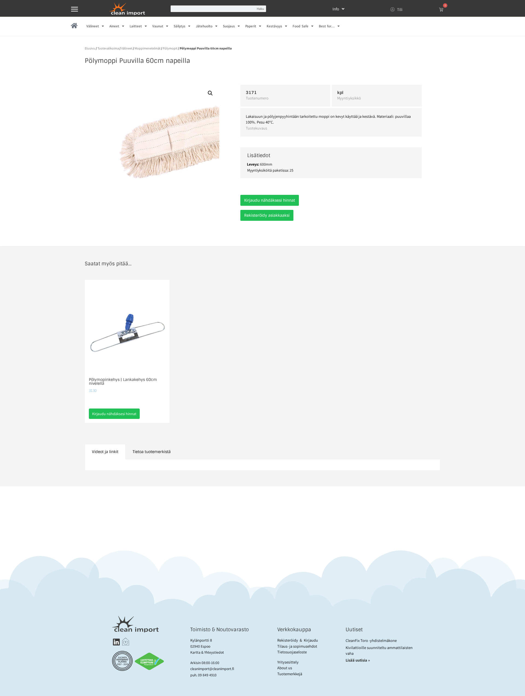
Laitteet (136, 26)
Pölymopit (170, 48)
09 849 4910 (207, 674)
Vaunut (157, 26)
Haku (260, 9)
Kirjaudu (311, 640)
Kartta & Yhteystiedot (207, 652)
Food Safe (300, 26)
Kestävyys (274, 26)
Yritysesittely (288, 662)
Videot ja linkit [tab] (105, 451)
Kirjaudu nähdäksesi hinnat (269, 200)
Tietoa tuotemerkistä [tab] (152, 451)
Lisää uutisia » (358, 660)
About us (284, 667)
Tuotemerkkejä (289, 673)
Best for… (327, 26)
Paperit (250, 26)
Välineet (92, 26)
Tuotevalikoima (108, 48)
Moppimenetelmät (148, 48)
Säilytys (179, 26)
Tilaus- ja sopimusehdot (297, 646)
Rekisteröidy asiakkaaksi (267, 215)
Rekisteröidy (287, 640)
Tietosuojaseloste (292, 651)
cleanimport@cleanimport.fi (212, 668)
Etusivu (90, 48)
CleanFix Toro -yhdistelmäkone (371, 640)
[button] (210, 93)
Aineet (114, 26)
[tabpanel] (262, 465)
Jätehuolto (204, 26)
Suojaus (229, 26)
